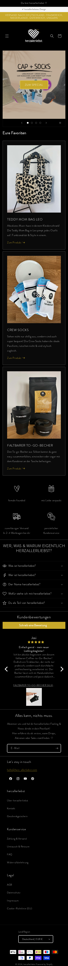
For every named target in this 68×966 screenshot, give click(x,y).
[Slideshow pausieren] (61, 123)
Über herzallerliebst (17, 800)
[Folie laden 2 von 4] (32, 123)
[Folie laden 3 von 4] (36, 123)
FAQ (9, 854)
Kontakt (11, 808)
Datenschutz (13, 892)
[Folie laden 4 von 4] (40, 123)
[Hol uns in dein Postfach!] (57, 748)
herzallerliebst (30, 964)
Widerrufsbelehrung (17, 862)
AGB (9, 884)
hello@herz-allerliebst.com (22, 770)
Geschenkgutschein (17, 816)
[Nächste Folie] (46, 123)
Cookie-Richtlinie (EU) (19, 908)
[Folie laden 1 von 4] (28, 123)
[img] (33, 642)
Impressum (13, 900)
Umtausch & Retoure (18, 846)
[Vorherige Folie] (22, 123)
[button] (7, 36)
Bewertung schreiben (34, 625)
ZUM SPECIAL (34, 85)
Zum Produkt (14, 242)
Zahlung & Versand (17, 838)
